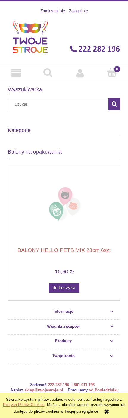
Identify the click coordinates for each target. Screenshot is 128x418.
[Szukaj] (114, 104)
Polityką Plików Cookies (24, 404)
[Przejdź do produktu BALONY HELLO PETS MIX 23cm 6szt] (64, 208)
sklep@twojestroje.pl (43, 390)
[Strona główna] (64, 36)
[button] (16, 73)
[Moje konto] (80, 73)
